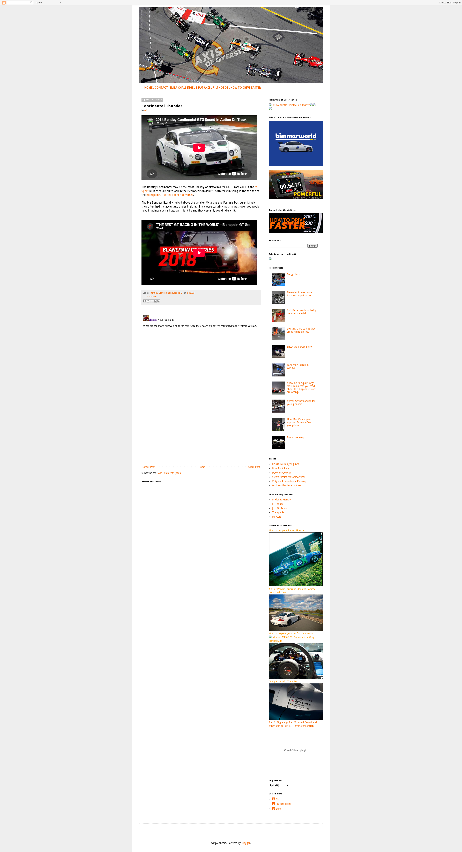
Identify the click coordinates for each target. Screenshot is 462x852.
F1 (214, 87)
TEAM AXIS (203, 87)
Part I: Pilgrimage (278, 722)
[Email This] (144, 301)
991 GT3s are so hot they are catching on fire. (301, 330)
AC (277, 798)
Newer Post (148, 466)
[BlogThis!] (148, 301)
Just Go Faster (280, 508)
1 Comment (151, 296)
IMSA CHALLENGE (181, 87)
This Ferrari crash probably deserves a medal (301, 312)
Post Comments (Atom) (169, 473)
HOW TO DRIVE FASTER (245, 87)
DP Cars (276, 516)
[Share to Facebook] (155, 301)
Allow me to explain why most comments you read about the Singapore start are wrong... (301, 387)
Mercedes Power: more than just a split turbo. (299, 294)
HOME (148, 87)
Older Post (254, 466)
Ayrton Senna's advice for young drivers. (301, 403)
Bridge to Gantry (281, 499)
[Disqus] (201, 358)
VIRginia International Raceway (289, 481)
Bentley (154, 292)
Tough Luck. (294, 274)
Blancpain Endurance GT (171, 292)
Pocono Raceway (281, 472)
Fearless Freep (283, 803)
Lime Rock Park (280, 468)
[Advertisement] (201, 435)
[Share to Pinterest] (158, 301)
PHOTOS (222, 87)
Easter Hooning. (296, 437)
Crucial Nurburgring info (285, 464)
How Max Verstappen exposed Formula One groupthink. (299, 422)
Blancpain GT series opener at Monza (169, 195)
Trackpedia (278, 512)
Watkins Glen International (287, 485)
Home (202, 466)
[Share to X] (151, 301)
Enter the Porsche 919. (300, 346)
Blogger (245, 843)
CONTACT (161, 87)
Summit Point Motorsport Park (289, 477)
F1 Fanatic (277, 503)
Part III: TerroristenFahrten (299, 725)
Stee (278, 808)
